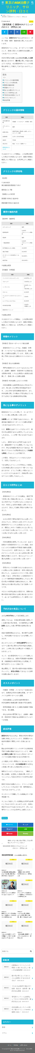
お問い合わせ (23, 1045)
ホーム (9, 1045)
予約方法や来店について (12, 95)
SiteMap (16, 1045)
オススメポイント (10, 97)
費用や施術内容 (9, 85)
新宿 (3, 1027)
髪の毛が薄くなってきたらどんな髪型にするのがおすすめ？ (21, 978)
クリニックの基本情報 (11, 80)
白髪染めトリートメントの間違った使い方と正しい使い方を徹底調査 (21, 967)
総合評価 (7, 100)
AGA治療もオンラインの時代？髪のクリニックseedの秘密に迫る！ (21, 1009)
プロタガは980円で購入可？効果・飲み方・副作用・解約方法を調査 (21, 988)
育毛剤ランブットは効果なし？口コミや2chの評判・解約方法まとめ (21, 999)
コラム (5, 818)
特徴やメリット (9, 87)
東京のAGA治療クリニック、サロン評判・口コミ (17, 7)
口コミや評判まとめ (10, 93)
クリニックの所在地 (10, 82)
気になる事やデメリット (12, 90)
